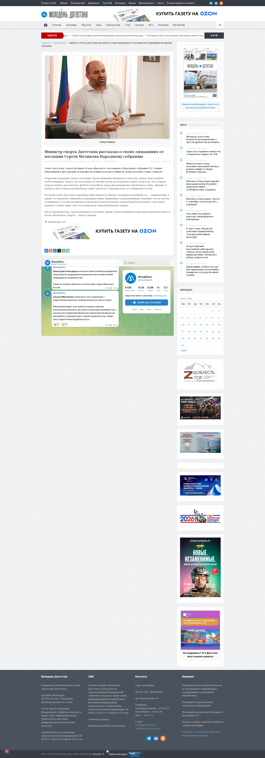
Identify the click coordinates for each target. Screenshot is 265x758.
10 (183, 324)
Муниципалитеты (146, 3)
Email (168, 161)
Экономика (71, 25)
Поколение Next (78, 3)
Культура (139, 25)
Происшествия (113, 25)
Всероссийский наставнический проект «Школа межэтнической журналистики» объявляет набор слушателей (201, 252)
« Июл (183, 350)
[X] (59, 251)
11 (189, 324)
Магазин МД (179, 25)
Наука (99, 25)
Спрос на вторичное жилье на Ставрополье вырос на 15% (203, 153)
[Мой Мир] (55, 251)
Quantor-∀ (98, 753)
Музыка (132, 3)
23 (219, 331)
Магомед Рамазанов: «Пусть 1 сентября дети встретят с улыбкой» (203, 201)
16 (219, 324)
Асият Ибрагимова (67, 161)
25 (189, 338)
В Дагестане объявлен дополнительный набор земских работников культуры (199, 232)
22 (213, 331)
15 (213, 324)
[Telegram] (68, 251)
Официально (94, 3)
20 (201, 331)
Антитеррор (120, 3)
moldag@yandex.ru (145, 725)
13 (201, 324)
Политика (56, 25)
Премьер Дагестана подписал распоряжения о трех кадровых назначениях (202, 139)
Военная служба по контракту (180, 3)
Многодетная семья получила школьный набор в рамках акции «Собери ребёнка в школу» (202, 167)
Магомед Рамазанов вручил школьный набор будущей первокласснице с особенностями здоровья (202, 185)
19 (195, 331)
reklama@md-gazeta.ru (147, 728)
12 (195, 324)
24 (183, 338)
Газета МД (107, 3)
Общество (86, 25)
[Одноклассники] (50, 251)
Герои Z (160, 3)
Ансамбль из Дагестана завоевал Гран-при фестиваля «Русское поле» (131, 35)
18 (189, 331)
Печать (156, 161)
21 (207, 331)
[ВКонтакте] (46, 251)
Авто (150, 25)
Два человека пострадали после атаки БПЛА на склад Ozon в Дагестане (201, 35)
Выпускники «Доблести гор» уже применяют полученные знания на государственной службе (202, 271)
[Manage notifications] (6, 751)
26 (195, 338)
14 (207, 324)
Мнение (64, 3)
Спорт (128, 25)
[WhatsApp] (63, 251)
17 (183, 331)
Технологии (163, 25)
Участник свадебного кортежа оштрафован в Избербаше (199, 216)
